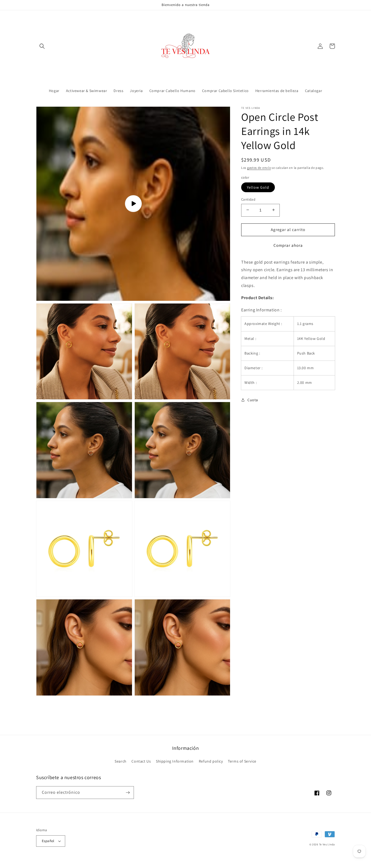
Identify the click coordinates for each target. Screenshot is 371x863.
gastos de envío (259, 168)
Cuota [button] (252, 399)
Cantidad (248, 199)
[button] (42, 46)
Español (48, 841)
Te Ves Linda (327, 844)
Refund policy (211, 761)
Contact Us (141, 761)
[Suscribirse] (128, 792)
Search (121, 761)
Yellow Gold (258, 187)
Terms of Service (242, 761)
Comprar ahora (288, 245)
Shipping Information (175, 761)
